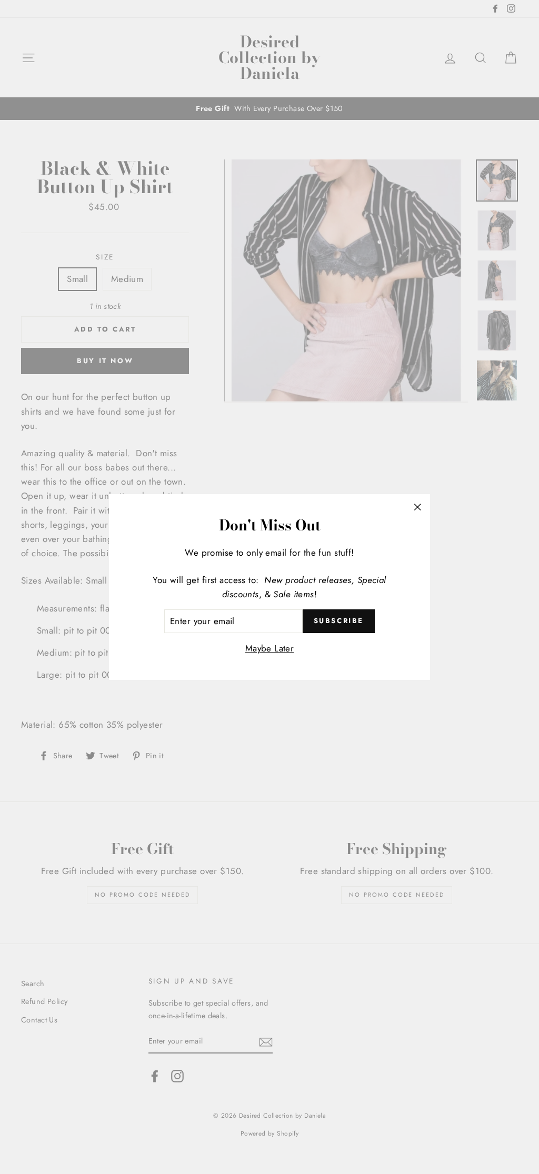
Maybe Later (269, 648)
